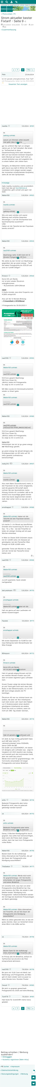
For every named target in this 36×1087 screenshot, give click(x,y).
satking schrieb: (9, 135)
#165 (32, 358)
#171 (32, 621)
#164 (32, 276)
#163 (32, 241)
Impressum (15, 1066)
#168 (32, 507)
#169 (32, 560)
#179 (32, 969)
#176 (32, 851)
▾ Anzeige (5, 183)
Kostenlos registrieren (10, 1060)
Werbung (24, 1074)
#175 (32, 814)
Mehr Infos (24, 1060)
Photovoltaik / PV (9, 14)
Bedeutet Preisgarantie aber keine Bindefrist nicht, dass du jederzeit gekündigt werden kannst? (16, 827)
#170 (32, 590)
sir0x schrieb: (8, 823)
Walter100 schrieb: (10, 368)
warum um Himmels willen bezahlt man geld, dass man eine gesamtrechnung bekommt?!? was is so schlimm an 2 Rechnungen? (17, 139)
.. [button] (18, 143)
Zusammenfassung (9, 30)
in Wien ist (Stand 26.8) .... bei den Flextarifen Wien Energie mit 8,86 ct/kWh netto (16, 634)
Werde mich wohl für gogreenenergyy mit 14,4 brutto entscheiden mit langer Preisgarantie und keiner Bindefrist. (17, 879)
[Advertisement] (18, 50)
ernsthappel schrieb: (11, 600)
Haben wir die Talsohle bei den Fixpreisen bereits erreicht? (16, 519)
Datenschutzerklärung (10, 1070)
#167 (32, 464)
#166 (32, 416)
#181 (32, 997)
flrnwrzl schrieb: (9, 663)
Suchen (6, 1066)
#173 (32, 719)
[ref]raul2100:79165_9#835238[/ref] (17, 426)
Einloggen (7, 1057)
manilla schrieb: (9, 205)
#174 (32, 800)
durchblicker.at (21, 188)
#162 (32, 195)
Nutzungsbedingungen (10, 1074)
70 (28, 70)
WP (3, 691)
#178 (32, 937)
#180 (32, 985)
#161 (32, 126)
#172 (32, 653)
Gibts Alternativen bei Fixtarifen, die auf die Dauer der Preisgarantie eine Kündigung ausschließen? (17, 913)
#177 (32, 866)
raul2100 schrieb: (9, 250)
